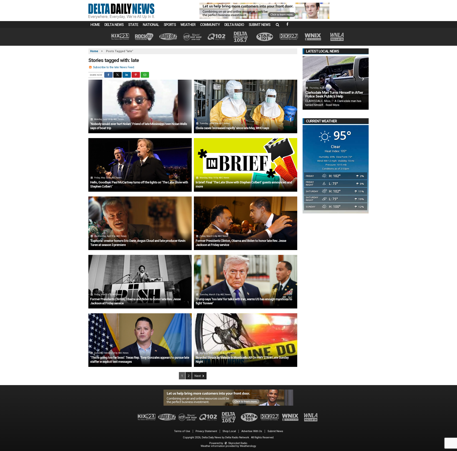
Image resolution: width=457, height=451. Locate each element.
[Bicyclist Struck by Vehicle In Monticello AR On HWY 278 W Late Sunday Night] (245, 340)
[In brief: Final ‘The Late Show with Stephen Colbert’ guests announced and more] (245, 165)
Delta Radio (234, 25)
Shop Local (229, 431)
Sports (170, 25)
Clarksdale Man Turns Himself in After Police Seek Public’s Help (334, 94)
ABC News (118, 119)
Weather (187, 25)
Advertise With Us (251, 431)
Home (95, 25)
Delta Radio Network (237, 437)
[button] (277, 25)
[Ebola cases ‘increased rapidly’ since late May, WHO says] (245, 106)
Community (210, 25)
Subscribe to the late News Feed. (114, 67)
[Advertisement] (264, 11)
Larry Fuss (230, 353)
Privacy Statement (206, 431)
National (151, 25)
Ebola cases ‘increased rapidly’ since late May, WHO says (232, 128)
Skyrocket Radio (237, 443)
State (133, 25)
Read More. (333, 105)
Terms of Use (182, 431)
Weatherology (248, 446)
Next (198, 376)
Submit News (259, 25)
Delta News (114, 25)
